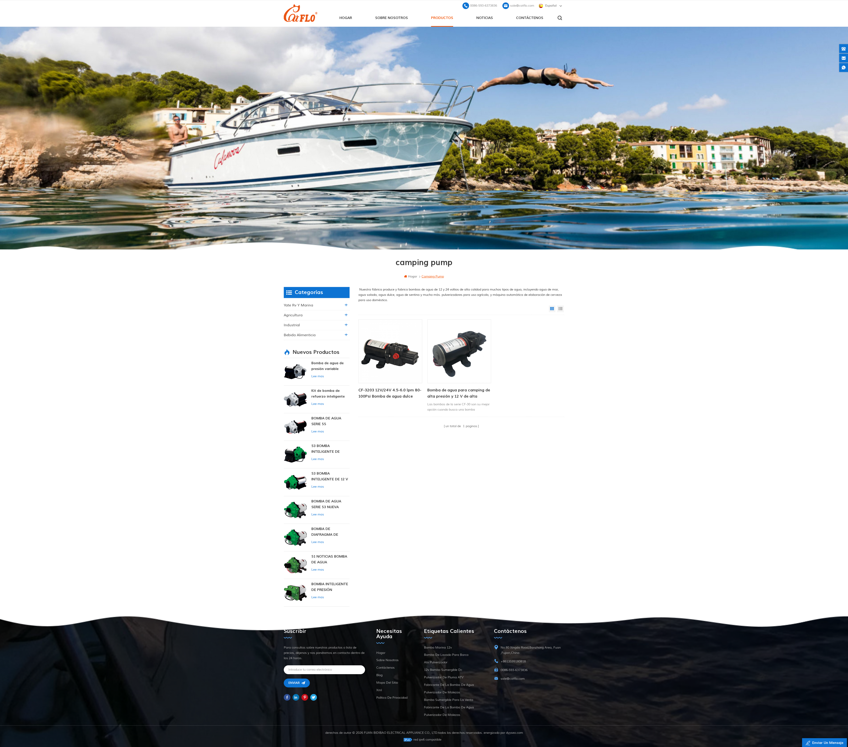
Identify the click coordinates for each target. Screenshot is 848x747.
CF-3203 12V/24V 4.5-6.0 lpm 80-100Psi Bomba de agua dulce (389, 393)
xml (379, 690)
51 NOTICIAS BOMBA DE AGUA (329, 559)
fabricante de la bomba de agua (449, 685)
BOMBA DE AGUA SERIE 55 (326, 421)
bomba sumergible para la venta (448, 700)
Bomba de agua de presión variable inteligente (327, 366)
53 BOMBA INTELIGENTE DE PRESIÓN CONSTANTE (330, 449)
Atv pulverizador (435, 662)
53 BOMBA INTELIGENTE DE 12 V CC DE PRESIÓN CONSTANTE (329, 476)
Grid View (552, 309)
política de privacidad (391, 698)
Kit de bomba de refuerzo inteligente (328, 394)
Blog (379, 675)
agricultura (293, 315)
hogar (345, 18)
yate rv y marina (298, 305)
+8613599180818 (513, 661)
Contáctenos (529, 18)
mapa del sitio (387, 683)
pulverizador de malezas (442, 692)
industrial (292, 325)
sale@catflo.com (522, 6)
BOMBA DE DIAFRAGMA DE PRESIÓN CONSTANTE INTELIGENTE (330, 532)
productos (442, 18)
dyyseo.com (514, 733)
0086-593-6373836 (483, 6)
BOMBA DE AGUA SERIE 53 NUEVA (326, 504)
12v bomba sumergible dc (443, 670)
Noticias (484, 18)
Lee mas (317, 376)
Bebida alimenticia (300, 335)
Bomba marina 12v (438, 647)
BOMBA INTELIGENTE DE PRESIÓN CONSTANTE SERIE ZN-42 (329, 587)
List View (560, 309)
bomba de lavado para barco (446, 655)
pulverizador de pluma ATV (444, 677)
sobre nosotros (391, 18)
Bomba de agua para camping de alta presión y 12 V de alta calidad (458, 394)
